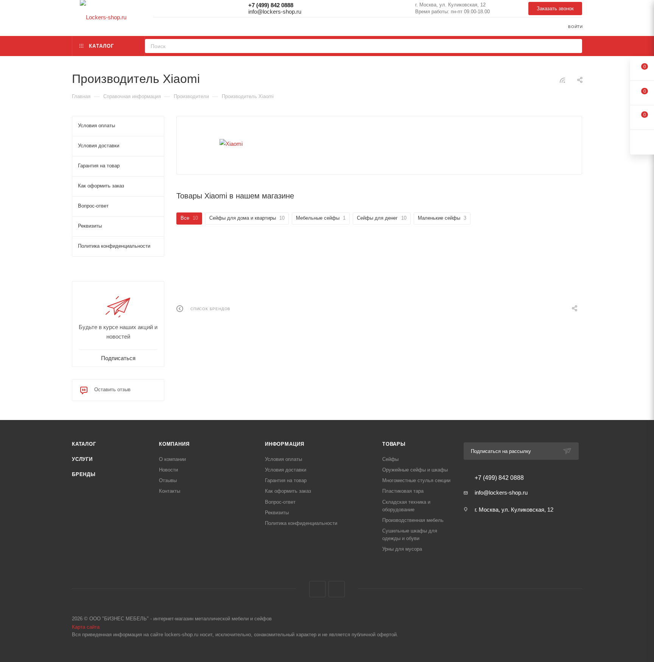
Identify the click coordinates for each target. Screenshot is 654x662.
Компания (174, 444)
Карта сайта (86, 627)
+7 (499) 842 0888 (270, 5)
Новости (168, 470)
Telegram (518, 9)
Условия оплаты (283, 459)
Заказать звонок (555, 8)
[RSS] (562, 80)
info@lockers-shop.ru (274, 11)
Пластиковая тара (403, 491)
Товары (394, 444)
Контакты (169, 491)
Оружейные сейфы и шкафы (415, 470)
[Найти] (574, 46)
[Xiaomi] (231, 143)
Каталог (84, 444)
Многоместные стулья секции (416, 480)
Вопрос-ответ (280, 502)
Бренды (84, 474)
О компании (172, 459)
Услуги (82, 459)
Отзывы (168, 480)
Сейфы (390, 459)
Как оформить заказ (288, 491)
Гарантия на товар (286, 480)
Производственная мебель (413, 520)
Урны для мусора (402, 549)
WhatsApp (503, 9)
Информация (284, 444)
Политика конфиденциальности (301, 523)
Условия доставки (285, 470)
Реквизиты (277, 512)
